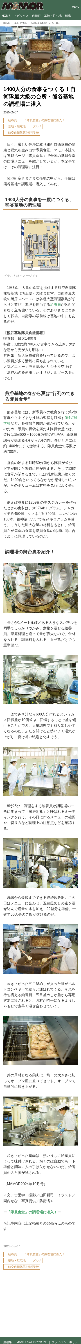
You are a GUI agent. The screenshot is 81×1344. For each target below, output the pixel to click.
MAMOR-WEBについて (31, 1342)
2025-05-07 (10, 112)
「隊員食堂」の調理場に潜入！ (32, 1212)
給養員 (55, 304)
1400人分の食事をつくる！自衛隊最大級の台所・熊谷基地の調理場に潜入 (39, 96)
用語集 (7, 1342)
